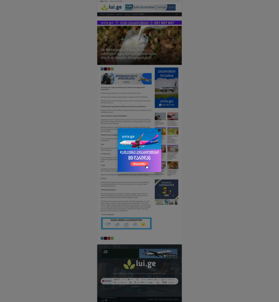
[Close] (159, 130)
